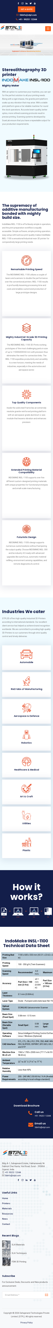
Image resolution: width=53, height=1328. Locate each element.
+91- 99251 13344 (28, 19)
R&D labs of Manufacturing (26, 689)
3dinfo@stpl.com (28, 15)
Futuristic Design (26, 537)
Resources (7, 1214)
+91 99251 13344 (13, 1172)
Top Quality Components (26, 402)
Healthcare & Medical (26, 769)
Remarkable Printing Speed (26, 269)
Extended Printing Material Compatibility (26, 471)
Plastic (26, 850)
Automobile (26, 662)
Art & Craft (26, 796)
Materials (7, 1208)
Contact (6, 1224)
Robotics (26, 742)
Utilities (26, 823)
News (5, 1219)
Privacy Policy (26, 1322)
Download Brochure (26, 1105)
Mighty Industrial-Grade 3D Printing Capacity (26, 338)
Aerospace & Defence (26, 716)
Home (5, 1198)
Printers (6, 1203)
